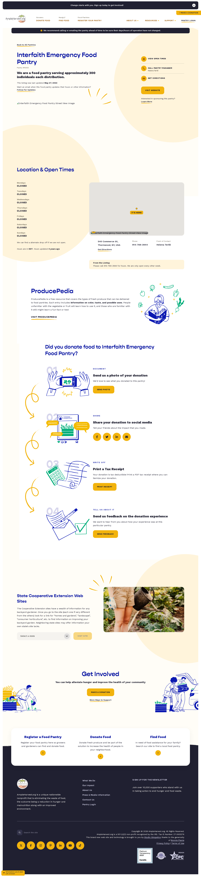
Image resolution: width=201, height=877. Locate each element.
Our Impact (88, 785)
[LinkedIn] (60, 845)
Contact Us (88, 800)
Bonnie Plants (177, 840)
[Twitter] (21, 845)
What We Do (88, 781)
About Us (87, 790)
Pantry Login (188, 21)
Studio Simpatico (152, 837)
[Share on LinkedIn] (117, 437)
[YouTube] (70, 845)
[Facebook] (31, 845)
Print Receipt (104, 487)
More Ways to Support (100, 700)
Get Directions (105, 249)
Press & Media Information (96, 795)
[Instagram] (41, 845)
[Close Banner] (194, 5)
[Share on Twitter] (107, 437)
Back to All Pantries (26, 45)
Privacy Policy (163, 843)
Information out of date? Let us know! (14, 872)
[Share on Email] (127, 437)
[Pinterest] (50, 845)
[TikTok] (80, 845)
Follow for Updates (26, 90)
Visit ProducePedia (44, 317)
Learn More (146, 101)
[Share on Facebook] (97, 437)
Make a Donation (189, 13)
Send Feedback (105, 534)
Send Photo (103, 390)
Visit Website (152, 90)
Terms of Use (177, 843)
